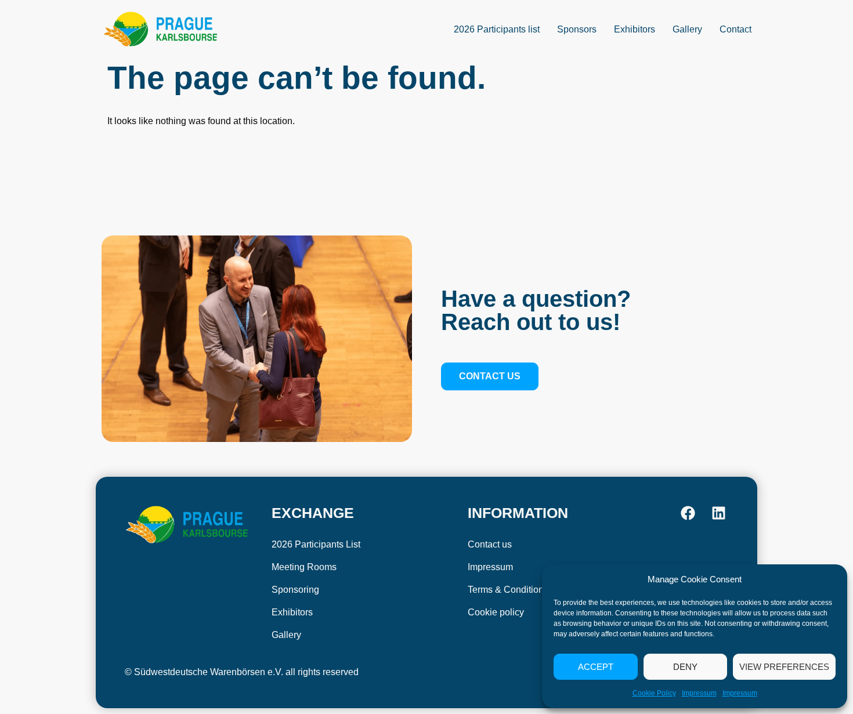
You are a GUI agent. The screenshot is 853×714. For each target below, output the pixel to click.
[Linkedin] (718, 513)
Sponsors (577, 29)
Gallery (687, 29)
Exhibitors (634, 29)
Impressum (699, 693)
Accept (595, 667)
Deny (685, 667)
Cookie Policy (654, 693)
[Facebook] (688, 513)
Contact (735, 29)
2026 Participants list (497, 29)
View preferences (784, 667)
